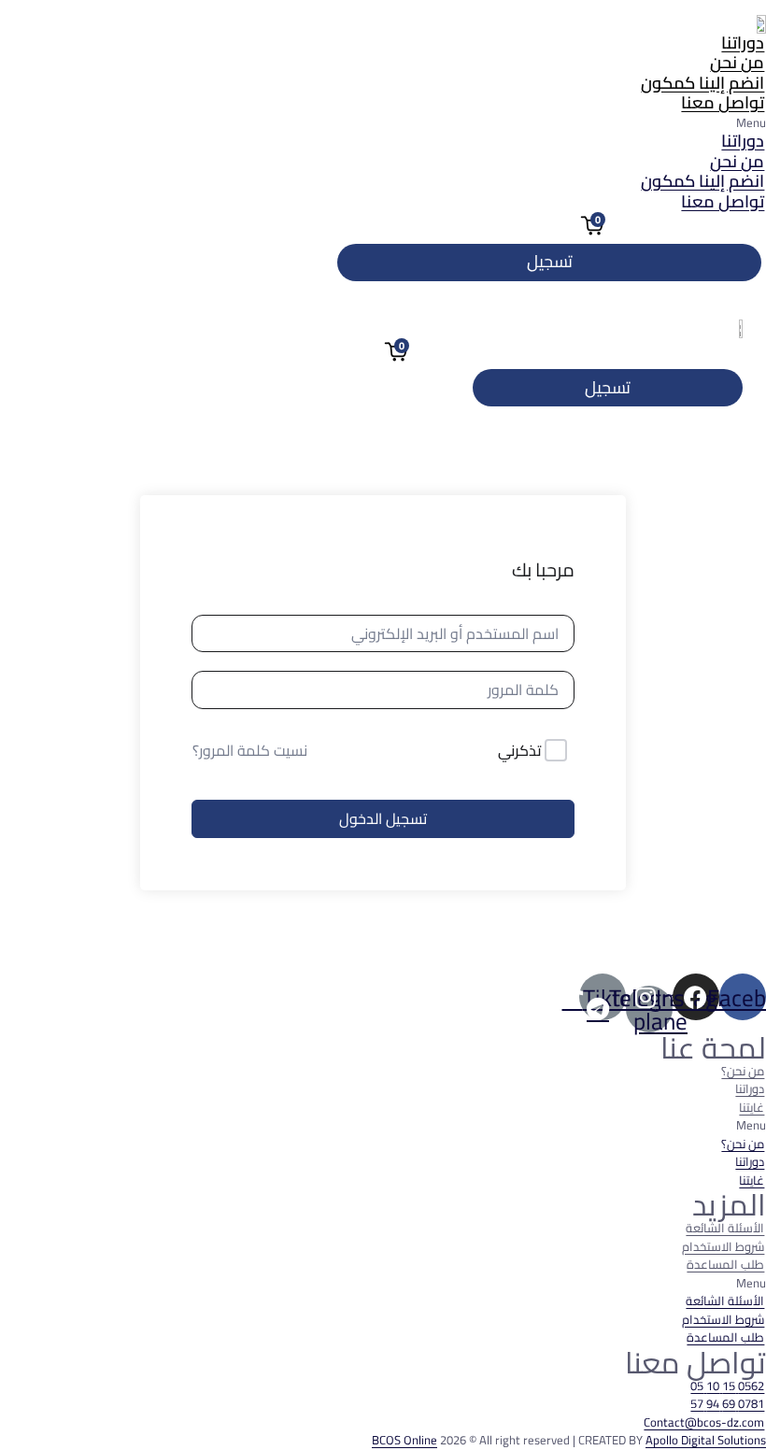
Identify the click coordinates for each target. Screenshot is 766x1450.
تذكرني (520, 751)
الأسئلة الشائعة (725, 1227)
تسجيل (550, 261)
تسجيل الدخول (383, 818)
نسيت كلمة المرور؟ (249, 750)
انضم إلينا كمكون (702, 82)
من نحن (737, 62)
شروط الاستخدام (723, 1246)
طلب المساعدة (725, 1264)
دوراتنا (742, 42)
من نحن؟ (742, 1070)
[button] (383, 123)
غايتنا (751, 1107)
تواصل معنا (722, 102)
